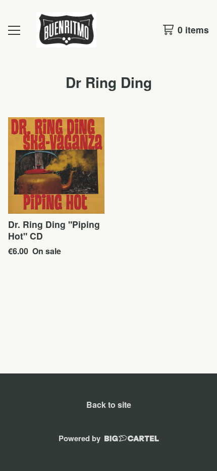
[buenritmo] (66, 30)
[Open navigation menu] (14, 30)
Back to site (108, 404)
